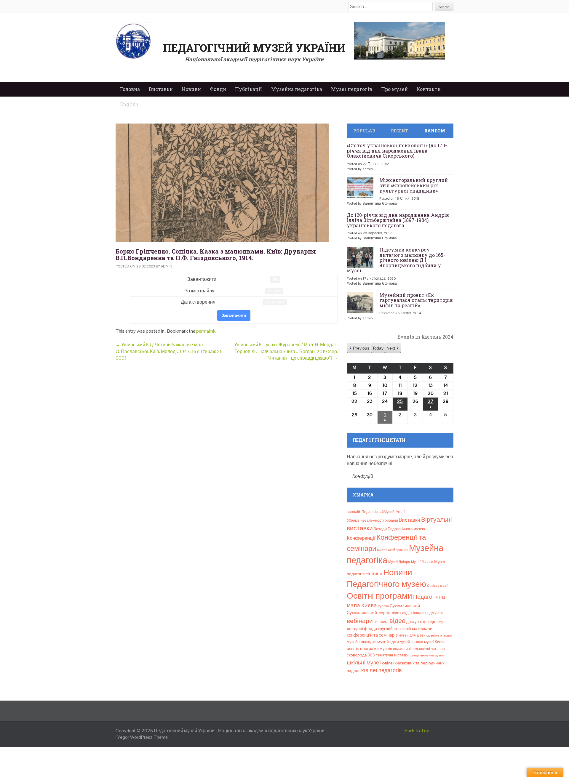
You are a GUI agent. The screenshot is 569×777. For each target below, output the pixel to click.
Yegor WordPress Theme (142, 737)
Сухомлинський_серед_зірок (374, 612)
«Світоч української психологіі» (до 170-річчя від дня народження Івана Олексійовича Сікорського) (397, 150)
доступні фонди (362, 628)
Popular (364, 131)
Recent (399, 131)
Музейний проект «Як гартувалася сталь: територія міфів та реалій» (416, 300)
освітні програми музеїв (369, 648)
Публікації (248, 89)
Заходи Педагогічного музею (399, 528)
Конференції (361, 538)
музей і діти (388, 641)
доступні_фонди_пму (424, 621)
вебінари (360, 621)
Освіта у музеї (437, 586)
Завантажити (234, 315)
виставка (381, 621)
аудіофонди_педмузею (422, 612)
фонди (414, 655)
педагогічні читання (428, 648)
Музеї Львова (422, 562)
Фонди (218, 89)
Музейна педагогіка (296, 89)
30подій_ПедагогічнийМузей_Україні (377, 512)
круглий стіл (389, 628)
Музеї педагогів (351, 89)
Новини (191, 89)
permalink (205, 331)
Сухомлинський (405, 605)
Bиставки (409, 520)
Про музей (394, 89)
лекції (406, 629)
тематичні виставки (392, 655)
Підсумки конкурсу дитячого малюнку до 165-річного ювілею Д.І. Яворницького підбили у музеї (396, 259)
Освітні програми (379, 595)
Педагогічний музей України (254, 48)
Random (434, 131)
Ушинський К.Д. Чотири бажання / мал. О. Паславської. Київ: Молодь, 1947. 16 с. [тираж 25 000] (169, 351)
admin (166, 266)
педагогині (402, 649)
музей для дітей (412, 635)
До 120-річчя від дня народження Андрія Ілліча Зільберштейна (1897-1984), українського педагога (398, 220)
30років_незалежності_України (372, 520)
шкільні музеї (364, 662)
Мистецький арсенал (392, 550)
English (129, 104)
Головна (130, 89)
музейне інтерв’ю (439, 635)
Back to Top (417, 731)
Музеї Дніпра (399, 562)
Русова (383, 606)
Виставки (161, 89)
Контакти (429, 89)
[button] (359, 348)
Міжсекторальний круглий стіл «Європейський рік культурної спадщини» (413, 185)
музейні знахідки (361, 641)
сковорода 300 (361, 655)
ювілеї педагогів (381, 670)
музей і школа (411, 642)
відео (397, 620)
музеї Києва (434, 641)
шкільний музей (432, 655)
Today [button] (377, 348)
